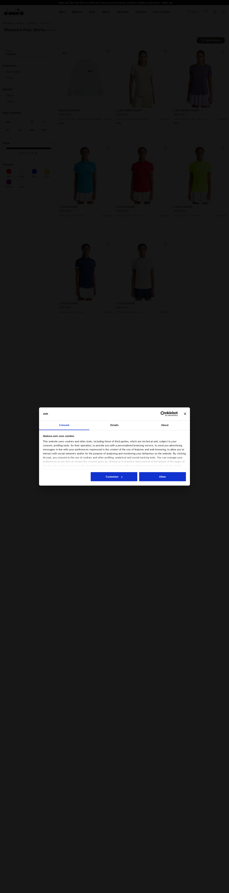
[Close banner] (185, 414)
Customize (112, 476)
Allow (162, 476)
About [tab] (164, 424)
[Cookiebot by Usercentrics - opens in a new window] (163, 413)
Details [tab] (114, 424)
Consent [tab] (64, 424)
